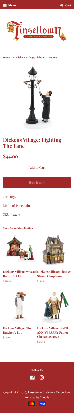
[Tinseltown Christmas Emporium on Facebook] (32, 378)
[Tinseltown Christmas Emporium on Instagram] (41, 378)
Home (6, 57)
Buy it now (37, 182)
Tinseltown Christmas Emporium (49, 392)
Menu (12, 5)
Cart (68, 5)
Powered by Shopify (37, 397)
